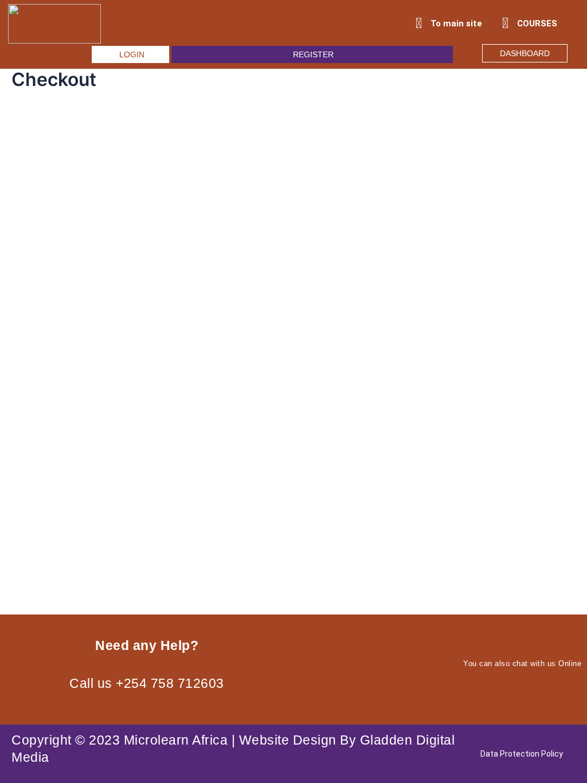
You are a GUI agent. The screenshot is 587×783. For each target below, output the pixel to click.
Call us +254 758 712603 (146, 683)
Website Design (287, 740)
